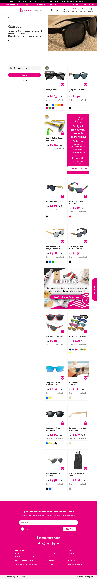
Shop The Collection (78, 169)
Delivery (71, 553)
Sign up (69, 529)
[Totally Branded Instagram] (43, 543)
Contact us (52, 557)
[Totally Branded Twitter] (48, 543)
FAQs (51, 564)
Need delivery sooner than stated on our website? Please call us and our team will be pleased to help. (48, 1)
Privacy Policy (73, 560)
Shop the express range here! (67, 297)
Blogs (17, 553)
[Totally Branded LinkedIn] (53, 543)
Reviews (52, 560)
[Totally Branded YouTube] (58, 543)
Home (10, 18)
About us (52, 553)
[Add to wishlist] (62, 84)
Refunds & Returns (74, 557)
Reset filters (24, 81)
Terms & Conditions (75, 564)
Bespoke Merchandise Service (25, 560)
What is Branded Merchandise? (26, 564)
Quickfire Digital (86, 577)
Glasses (16, 18)
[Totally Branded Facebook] (39, 543)
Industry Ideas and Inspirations (26, 557)
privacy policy (57, 529)
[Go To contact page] (57, 10)
